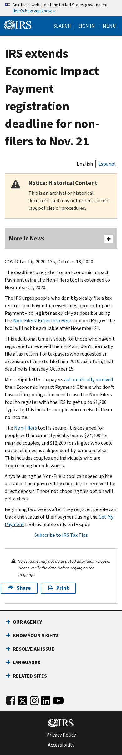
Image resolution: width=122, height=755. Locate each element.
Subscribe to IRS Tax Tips (61, 535)
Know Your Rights (36, 635)
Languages (26, 662)
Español (107, 164)
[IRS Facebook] (10, 699)
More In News (27, 238)
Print (62, 588)
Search (62, 26)
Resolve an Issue (33, 649)
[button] (86, 26)
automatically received (88, 379)
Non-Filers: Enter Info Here (42, 320)
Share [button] (24, 588)
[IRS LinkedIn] (46, 699)
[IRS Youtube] (58, 699)
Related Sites (30, 676)
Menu (109, 26)
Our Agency (27, 622)
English (85, 164)
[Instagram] (34, 699)
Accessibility (61, 745)
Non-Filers (25, 428)
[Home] (17, 24)
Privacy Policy (61, 735)
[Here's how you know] (61, 8)
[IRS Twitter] (22, 699)
